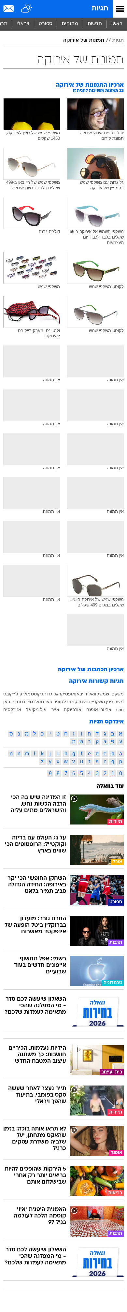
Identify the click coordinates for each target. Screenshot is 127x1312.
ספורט (45, 24)
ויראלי (23, 24)
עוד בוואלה (110, 786)
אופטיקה (66, 693)
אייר (55, 709)
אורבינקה (72, 709)
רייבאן (81, 693)
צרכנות (23, 701)
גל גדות (50, 693)
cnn (120, 709)
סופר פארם (52, 701)
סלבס (35, 701)
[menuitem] (94, 24)
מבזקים (70, 24)
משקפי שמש (111, 693)
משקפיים (96, 701)
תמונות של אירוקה (83, 40)
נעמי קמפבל (75, 701)
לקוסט (37, 693)
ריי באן (9, 701)
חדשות (95, 24)
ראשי (116, 24)
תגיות (100, 8)
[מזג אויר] (27, 9)
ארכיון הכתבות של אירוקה (91, 670)
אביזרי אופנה (98, 709)
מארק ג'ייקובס (17, 693)
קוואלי (93, 693)
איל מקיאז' (36, 709)
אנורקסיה (12, 709)
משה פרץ (115, 701)
